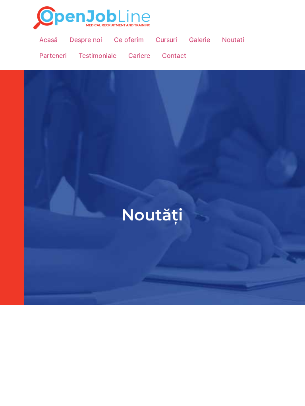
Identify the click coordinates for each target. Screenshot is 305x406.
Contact (174, 55)
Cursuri (166, 40)
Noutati (233, 40)
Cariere (139, 55)
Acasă (48, 40)
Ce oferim (129, 40)
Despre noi (85, 40)
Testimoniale (97, 55)
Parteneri (53, 55)
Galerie (199, 40)
